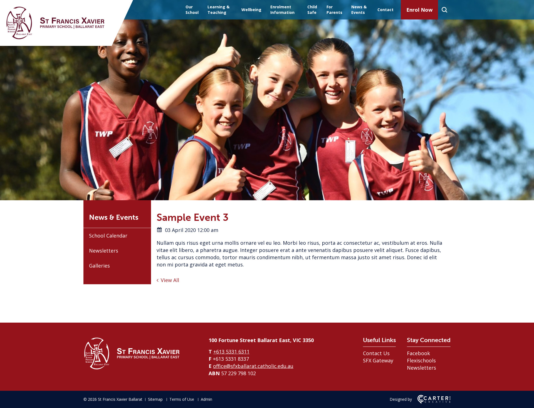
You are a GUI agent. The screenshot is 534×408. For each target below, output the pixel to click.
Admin (206, 399)
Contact (385, 9)
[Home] (132, 368)
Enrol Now (419, 9)
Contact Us (376, 353)
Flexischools (421, 360)
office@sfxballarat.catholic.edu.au (253, 366)
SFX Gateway (378, 360)
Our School (192, 9)
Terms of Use (181, 399)
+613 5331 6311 (231, 351)
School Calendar (108, 235)
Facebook (418, 353)
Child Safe (312, 9)
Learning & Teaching (218, 9)
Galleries (99, 265)
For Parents (334, 9)
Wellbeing (251, 9)
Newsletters (103, 250)
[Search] (444, 9)
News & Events (359, 9)
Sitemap (155, 399)
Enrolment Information (282, 9)
